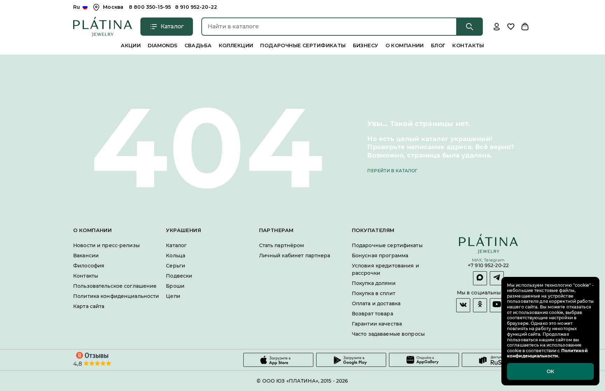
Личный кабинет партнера (295, 255)
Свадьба (198, 45)
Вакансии (86, 255)
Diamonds (162, 45)
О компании (404, 45)
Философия (88, 266)
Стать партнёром (281, 245)
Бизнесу (365, 45)
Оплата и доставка (376, 303)
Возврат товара (372, 313)
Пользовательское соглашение (115, 286)
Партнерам (276, 230)
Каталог (176, 245)
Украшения (183, 230)
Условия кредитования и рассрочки (385, 269)
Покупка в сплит (373, 293)
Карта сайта (88, 306)
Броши (175, 286)
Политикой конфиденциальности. (547, 353)
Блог (438, 45)
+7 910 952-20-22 (488, 266)
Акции (131, 45)
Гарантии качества (377, 324)
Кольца (175, 255)
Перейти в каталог (392, 170)
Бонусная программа (380, 255)
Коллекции (236, 45)
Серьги (175, 266)
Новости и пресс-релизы (106, 245)
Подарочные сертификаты (303, 45)
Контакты (468, 45)
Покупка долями (374, 283)
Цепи (173, 296)
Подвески (179, 276)
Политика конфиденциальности (116, 296)
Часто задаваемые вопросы (388, 334)
